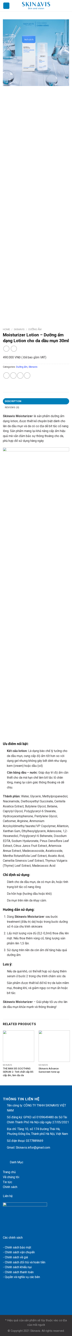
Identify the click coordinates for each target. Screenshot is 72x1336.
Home (6, 329)
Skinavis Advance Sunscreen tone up (49, 1070)
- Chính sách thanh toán (18, 1272)
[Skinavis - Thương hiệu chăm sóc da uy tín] (36, 6)
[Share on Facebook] (6, 375)
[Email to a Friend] (20, 375)
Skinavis (19, 329)
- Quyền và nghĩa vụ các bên (22, 1277)
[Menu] (6, 6)
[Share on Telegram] (27, 375)
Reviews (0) (12, 407)
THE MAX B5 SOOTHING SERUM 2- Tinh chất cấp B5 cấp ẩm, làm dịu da (18, 1072)
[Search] (67, 5)
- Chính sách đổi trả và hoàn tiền (24, 1262)
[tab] (36, 401)
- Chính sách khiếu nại (17, 1267)
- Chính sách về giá (16, 1257)
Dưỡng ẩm (34, 329)
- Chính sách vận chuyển (19, 1252)
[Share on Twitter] (13, 375)
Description (13, 401)
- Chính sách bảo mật (17, 1247)
